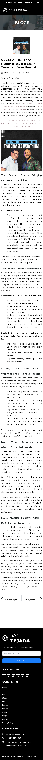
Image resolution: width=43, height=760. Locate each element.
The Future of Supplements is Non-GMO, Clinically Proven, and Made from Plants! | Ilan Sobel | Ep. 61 (21, 124)
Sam (18, 10)
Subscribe (21, 660)
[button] (39, 10)
